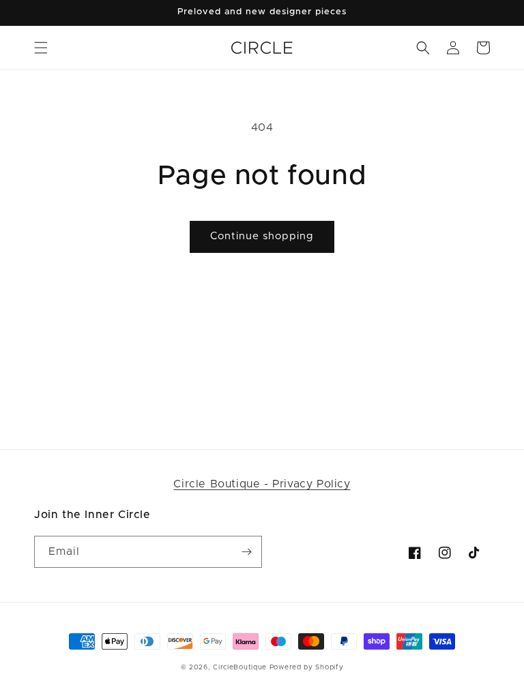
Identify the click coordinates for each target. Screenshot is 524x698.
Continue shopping (262, 236)
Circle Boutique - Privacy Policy (261, 484)
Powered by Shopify (307, 667)
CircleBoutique (240, 667)
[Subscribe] (246, 552)
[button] (41, 48)
